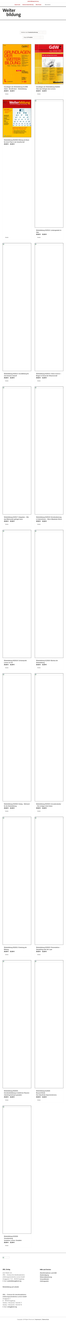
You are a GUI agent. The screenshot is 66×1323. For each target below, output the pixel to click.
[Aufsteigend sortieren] (44, 32)
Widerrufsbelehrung (46, 1277)
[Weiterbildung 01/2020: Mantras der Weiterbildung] (49, 594)
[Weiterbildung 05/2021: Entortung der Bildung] (17, 881)
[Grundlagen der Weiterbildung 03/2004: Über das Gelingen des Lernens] (49, 64)
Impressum (38, 1319)
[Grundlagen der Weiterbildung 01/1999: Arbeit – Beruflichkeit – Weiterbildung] (17, 64)
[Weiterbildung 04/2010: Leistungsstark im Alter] (49, 164)
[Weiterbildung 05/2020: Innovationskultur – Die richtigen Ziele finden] (49, 737)
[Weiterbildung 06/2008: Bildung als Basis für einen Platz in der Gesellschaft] (17, 118)
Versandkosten (44, 1279)
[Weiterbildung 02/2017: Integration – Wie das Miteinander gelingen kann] (17, 450)
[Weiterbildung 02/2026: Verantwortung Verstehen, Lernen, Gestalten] (17, 1170)
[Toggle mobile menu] (62, 9)
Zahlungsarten (44, 1281)
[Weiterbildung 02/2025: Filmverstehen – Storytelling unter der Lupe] (49, 881)
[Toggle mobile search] (59, 9)
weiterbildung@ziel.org (33, 1)
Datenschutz (45, 1319)
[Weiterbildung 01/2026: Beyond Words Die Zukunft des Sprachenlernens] (49, 1024)
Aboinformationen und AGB (48, 1273)
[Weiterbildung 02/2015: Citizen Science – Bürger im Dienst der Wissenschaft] (49, 307)
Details (6, 94)
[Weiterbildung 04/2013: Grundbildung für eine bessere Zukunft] (17, 307)
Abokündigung (44, 1275)
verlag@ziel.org (12, 1307)
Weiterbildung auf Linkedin (11, 1287)
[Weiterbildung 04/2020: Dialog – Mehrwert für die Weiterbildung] (17, 737)
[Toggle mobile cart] (56, 9)
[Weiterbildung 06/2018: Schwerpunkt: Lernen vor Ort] (17, 594)
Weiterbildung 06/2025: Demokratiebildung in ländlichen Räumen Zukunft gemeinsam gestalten (16, 1093)
